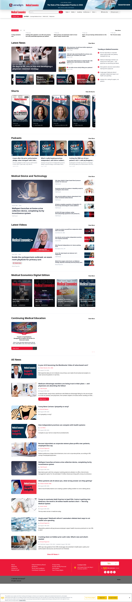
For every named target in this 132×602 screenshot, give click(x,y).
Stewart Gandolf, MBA (45, 483)
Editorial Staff (15, 570)
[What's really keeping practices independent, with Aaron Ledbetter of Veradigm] (53, 148)
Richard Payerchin (59, 264)
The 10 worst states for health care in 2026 (107, 34)
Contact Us (14, 568)
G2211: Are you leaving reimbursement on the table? (80, 35)
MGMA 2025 (45, 16)
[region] (66, 598)
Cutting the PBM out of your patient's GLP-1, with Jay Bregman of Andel (81, 160)
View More (118, 30)
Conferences (86, 12)
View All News (52, 554)
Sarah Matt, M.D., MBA (60, 232)
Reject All (102, 597)
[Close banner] (130, 2)
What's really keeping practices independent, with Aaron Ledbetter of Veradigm (53, 160)
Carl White (42, 427)
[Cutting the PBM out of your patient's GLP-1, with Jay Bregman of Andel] (81, 148)
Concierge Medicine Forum (35, 16)
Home (118, 579)
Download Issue (21, 305)
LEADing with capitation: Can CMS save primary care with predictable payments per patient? (23, 35)
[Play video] (32, 240)
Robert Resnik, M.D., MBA (46, 368)
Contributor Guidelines (38, 570)
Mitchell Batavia (44, 409)
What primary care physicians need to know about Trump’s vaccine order (51, 35)
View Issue (15, 305)
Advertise (14, 566)
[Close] (129, 597)
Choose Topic (16, 16)
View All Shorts (90, 92)
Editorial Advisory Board (39, 565)
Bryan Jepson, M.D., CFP (60, 248)
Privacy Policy (56, 565)
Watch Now (18, 263)
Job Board (34, 566)
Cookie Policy (22, 600)
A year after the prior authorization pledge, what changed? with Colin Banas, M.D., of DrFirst (25, 160)
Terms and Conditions (38, 568)
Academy (79, 12)
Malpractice (51, 16)
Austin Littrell (58, 240)
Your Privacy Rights (57, 570)
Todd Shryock (58, 184)
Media (72, 12)
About (13, 565)
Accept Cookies (113, 597)
